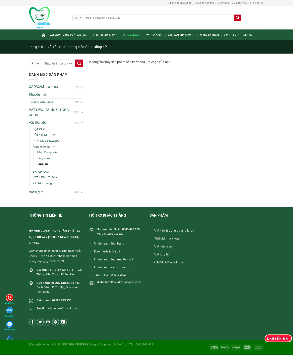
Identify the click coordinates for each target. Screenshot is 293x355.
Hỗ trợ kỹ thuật (209, 35)
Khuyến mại (37, 94)
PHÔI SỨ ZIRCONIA (46, 140)
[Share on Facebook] (32, 322)
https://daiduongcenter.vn (126, 282)
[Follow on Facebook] (251, 3)
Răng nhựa (43, 158)
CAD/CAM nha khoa (180, 35)
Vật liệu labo (131, 35)
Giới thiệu (230, 35)
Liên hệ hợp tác (205, 2)
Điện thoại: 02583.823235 (232, 2)
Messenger (9, 329)
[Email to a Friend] (47, 322)
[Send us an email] (262, 3)
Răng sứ (42, 163)
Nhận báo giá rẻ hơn (180, 2)
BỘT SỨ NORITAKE (45, 135)
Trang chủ (36, 47)
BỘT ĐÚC (39, 129)
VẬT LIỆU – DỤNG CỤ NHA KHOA (68, 35)
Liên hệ (247, 35)
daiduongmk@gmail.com (61, 308)
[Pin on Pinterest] (55, 322)
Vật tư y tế (153, 35)
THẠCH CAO (41, 171)
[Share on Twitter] (40, 322)
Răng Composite (47, 152)
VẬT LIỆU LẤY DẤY (45, 177)
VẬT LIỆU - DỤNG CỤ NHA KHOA (49, 112)
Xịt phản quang (42, 183)
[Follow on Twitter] (258, 3)
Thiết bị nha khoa (104, 35)
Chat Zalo (9, 316)
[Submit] (237, 18)
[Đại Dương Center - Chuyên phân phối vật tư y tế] (47, 17)
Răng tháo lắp (79, 47)
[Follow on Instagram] (254, 3)
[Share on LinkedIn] (63, 322)
